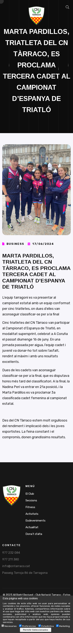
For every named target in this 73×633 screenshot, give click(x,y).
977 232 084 (11, 552)
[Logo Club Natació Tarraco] (11, 495)
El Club (29, 493)
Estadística (47, 626)
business (15, 244)
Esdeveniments (35, 520)
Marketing (64, 626)
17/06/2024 (42, 244)
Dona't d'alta (33, 534)
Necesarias (10, 626)
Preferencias (29, 626)
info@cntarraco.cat (16, 566)
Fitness (30, 507)
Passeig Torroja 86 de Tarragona (25, 573)
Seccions (31, 500)
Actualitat (31, 527)
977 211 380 (10, 559)
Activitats (31, 514)
